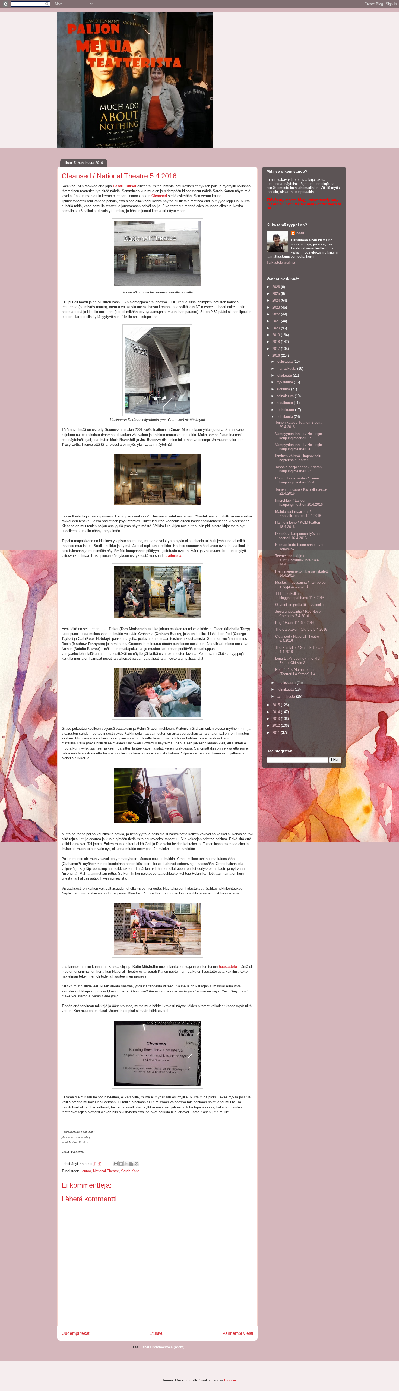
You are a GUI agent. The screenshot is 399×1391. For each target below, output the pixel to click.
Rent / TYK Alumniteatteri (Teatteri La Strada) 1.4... (297, 672)
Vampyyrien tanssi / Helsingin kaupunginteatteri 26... (298, 447)
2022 (276, 314)
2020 (276, 328)
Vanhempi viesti (238, 1333)
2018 (276, 342)
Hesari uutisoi (124, 186)
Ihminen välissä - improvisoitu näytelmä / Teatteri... (298, 458)
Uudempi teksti (76, 1333)
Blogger (230, 1380)
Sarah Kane (130, 1171)
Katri (300, 233)
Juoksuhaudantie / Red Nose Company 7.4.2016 (298, 613)
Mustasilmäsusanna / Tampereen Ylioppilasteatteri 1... (301, 584)
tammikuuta (286, 696)
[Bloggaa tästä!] (121, 1163)
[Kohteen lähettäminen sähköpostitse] (116, 1163)
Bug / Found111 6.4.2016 (294, 623)
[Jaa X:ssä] (126, 1163)
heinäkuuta (286, 396)
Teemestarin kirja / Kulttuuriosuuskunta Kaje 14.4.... (297, 560)
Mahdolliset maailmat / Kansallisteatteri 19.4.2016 (298, 514)
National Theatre (106, 1171)
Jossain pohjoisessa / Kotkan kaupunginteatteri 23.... (298, 469)
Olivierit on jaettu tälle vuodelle (299, 605)
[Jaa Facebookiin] (131, 1163)
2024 (276, 300)
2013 (276, 719)
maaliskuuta (287, 683)
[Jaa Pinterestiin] (136, 1163)
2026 (276, 287)
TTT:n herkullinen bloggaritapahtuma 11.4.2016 (299, 596)
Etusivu (156, 1333)
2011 (276, 733)
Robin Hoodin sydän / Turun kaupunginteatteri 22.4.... (297, 480)
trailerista (173, 556)
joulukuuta (285, 361)
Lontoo (85, 1171)
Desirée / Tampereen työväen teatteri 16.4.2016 (298, 536)
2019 (276, 335)
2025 (276, 294)
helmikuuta (286, 689)
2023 (276, 307)
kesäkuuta (285, 403)
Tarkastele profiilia (281, 262)
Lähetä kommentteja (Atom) (162, 1347)
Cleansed (159, 196)
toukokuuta (286, 410)
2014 (276, 712)
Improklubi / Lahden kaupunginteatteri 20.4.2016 (299, 502)
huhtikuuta (285, 417)
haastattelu (228, 967)
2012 (276, 725)
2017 (276, 349)
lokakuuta (285, 375)
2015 (276, 705)
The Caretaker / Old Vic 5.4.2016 (301, 629)
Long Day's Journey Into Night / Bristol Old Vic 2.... (300, 660)
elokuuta (284, 389)
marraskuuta (287, 368)
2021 (276, 321)
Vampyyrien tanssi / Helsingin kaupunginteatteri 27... (298, 436)
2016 (276, 355)
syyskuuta (285, 382)
